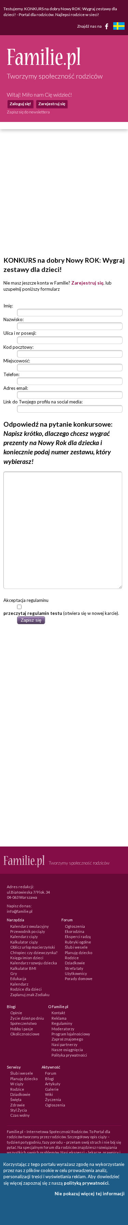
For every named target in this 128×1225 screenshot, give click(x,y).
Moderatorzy (63, 1029)
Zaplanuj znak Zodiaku (29, 994)
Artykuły (52, 1084)
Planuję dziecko (78, 952)
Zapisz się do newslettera (28, 111)
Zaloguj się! (20, 103)
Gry (13, 973)
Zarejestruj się (51, 103)
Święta (16, 1099)
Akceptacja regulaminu (25, 600)
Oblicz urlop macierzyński (32, 947)
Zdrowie (17, 1105)
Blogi (49, 1078)
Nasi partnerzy (64, 1044)
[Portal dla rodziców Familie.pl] (43, 67)
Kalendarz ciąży (24, 936)
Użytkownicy (76, 973)
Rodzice (72, 957)
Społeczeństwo (23, 1023)
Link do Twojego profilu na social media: (43, 401)
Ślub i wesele (76, 947)
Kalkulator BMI (23, 968)
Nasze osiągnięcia (67, 1049)
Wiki (49, 1094)
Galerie (52, 1089)
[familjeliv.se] (119, 26)
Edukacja (18, 978)
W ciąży (17, 1084)
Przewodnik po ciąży (27, 931)
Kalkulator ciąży (24, 942)
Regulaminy (62, 1023)
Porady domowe (79, 978)
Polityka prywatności (69, 1055)
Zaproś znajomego (67, 1039)
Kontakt (58, 1012)
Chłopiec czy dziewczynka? (33, 952)
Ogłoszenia (75, 926)
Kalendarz (19, 984)
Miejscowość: (16, 360)
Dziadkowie (75, 963)
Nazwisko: (13, 319)
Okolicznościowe (25, 1034)
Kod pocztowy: (18, 347)
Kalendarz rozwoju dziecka (33, 963)
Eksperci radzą (78, 936)
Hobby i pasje (21, 1029)
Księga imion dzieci (26, 957)
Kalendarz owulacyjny (29, 926)
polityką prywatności (86, 1183)
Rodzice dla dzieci (26, 989)
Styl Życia (18, 1110)
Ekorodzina (74, 931)
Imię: (8, 305)
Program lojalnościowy (71, 1034)
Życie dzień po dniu (27, 1018)
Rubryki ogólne (78, 942)
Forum (50, 1073)
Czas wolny (20, 1115)
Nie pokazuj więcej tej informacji (90, 1193)
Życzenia (53, 1099)
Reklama (59, 1018)
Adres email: (15, 388)
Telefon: (11, 374)
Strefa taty (74, 968)
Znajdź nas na (89, 26)
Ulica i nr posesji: (19, 333)
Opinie (16, 1012)
